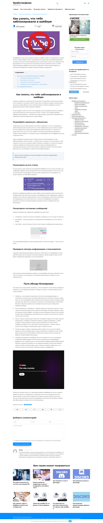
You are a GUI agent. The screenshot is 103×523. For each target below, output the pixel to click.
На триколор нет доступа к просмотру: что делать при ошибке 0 (61, 506)
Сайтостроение (79, 123)
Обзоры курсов (79, 119)
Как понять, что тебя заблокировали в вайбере (31, 76)
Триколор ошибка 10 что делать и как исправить (41, 504)
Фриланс (77, 113)
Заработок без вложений (82, 102)
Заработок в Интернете (55, 9)
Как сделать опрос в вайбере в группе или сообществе (20, 505)
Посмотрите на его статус (27, 80)
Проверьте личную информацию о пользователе (33, 84)
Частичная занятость (78, 116)
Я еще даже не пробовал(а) (78, 76)
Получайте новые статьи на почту (80, 48)
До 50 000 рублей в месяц (78, 78)
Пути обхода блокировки (24, 86)
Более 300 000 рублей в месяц (79, 86)
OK (70, 521)
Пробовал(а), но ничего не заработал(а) (77, 81)
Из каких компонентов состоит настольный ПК (21, 483)
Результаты (86, 91)
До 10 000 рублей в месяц (78, 74)
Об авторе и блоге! (39, 9)
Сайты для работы (80, 104)
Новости (74, 134)
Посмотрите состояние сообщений (30, 82)
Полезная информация (79, 118)
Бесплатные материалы (82, 133)
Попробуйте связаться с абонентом (30, 78)
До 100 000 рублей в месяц (78, 84)
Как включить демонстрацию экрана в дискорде (81, 505)
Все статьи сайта (25, 9)
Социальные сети (80, 124)
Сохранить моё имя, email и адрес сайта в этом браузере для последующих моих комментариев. (38, 440)
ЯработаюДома (22, 2)
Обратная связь (70, 9)
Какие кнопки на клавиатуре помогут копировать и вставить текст (41, 485)
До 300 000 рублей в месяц (78, 88)
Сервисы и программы (81, 121)
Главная (15, 9)
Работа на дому (76, 114)
